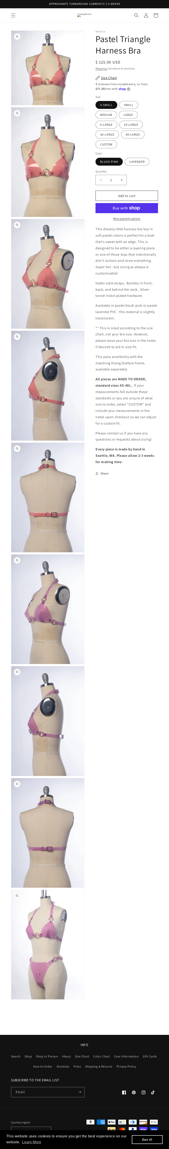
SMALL (129, 105)
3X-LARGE (107, 134)
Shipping (101, 68)
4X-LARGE (133, 134)
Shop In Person (47, 1056)
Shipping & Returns (98, 1066)
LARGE (128, 115)
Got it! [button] (147, 1139)
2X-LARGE (131, 125)
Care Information (126, 1056)
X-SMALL (106, 105)
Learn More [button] (31, 1142)
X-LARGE (106, 125)
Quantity (101, 171)
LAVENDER (137, 162)
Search (16, 1056)
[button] (13, 15)
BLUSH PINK (109, 162)
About (66, 1056)
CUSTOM (106, 144)
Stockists (63, 1066)
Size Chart (82, 1056)
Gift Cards (150, 1056)
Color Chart (101, 1056)
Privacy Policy (126, 1066)
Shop (28, 1056)
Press (77, 1066)
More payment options (126, 218)
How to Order (42, 1066)
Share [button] (105, 473)
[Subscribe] (79, 1092)
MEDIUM (106, 115)
